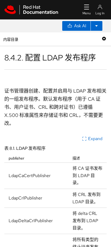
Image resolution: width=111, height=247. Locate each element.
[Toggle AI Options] (96, 26)
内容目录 (10, 39)
